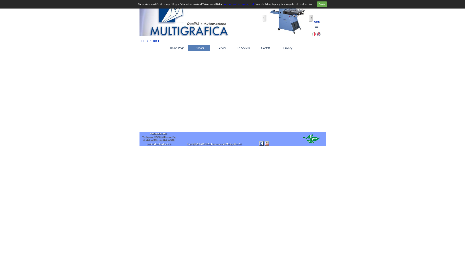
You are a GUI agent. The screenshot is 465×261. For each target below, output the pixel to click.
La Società (243, 48)
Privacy (287, 48)
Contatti (265, 48)
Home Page (177, 48)
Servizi (221, 48)
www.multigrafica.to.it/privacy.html (238, 4)
